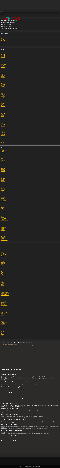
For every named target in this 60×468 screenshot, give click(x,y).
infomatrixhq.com (3, 76)
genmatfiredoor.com (3, 209)
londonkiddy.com (3, 235)
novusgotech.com (3, 120)
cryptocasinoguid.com (3, 290)
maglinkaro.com (2, 95)
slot (6, 460)
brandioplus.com (3, 125)
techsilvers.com (2, 315)
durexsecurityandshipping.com (4, 301)
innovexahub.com (3, 159)
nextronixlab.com (3, 115)
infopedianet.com (3, 104)
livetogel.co (2, 208)
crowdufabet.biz (3, 286)
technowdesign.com (3, 300)
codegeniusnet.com (3, 67)
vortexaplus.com (3, 129)
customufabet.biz (3, 280)
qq (4, 460)
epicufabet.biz (2, 282)
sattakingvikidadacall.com (4, 218)
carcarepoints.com (3, 311)
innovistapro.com (3, 180)
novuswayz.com (3, 176)
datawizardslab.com (3, 190)
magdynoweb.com (3, 92)
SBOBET (45, 18)
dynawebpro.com (3, 126)
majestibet (47, 460)
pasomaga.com (2, 334)
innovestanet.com (3, 117)
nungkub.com (2, 329)
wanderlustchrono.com (3, 200)
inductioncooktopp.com (3, 227)
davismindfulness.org (3, 237)
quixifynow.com (2, 112)
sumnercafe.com (3, 320)
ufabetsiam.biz (2, 269)
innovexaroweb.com (3, 93)
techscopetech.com (3, 91)
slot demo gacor (3, 40)
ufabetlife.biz (2, 275)
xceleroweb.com (3, 139)
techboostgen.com (3, 55)
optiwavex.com (2, 133)
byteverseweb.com (3, 100)
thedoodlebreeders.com (4, 312)
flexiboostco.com (3, 151)
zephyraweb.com (3, 166)
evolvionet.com (2, 155)
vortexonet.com (3, 157)
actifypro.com (2, 177)
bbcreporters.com (3, 289)
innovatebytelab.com (3, 64)
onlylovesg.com (2, 214)
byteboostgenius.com (3, 102)
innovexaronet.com (3, 74)
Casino (41, 18)
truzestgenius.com (3, 85)
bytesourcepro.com (3, 97)
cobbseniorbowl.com (3, 299)
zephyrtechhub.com (3, 135)
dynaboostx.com (3, 178)
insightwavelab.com (3, 196)
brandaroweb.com (3, 141)
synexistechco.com (3, 161)
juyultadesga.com (3, 304)
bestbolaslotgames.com (3, 219)
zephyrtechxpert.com (3, 87)
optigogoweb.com (3, 140)
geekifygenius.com (3, 204)
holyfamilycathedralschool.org (4, 234)
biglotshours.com (3, 262)
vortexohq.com (2, 194)
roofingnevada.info (3, 229)
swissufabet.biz (2, 270)
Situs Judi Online (52, 18)
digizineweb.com (3, 71)
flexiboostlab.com (3, 181)
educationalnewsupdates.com (4, 150)
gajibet (53, 460)
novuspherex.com (3, 169)
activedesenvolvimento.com (4, 215)
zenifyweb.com (2, 207)
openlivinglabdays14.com (4, 294)
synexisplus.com (3, 156)
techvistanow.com (3, 75)
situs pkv (45, 460)
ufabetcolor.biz (2, 273)
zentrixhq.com (2, 116)
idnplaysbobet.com (3, 217)
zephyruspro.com (3, 113)
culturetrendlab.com (3, 201)
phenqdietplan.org (3, 319)
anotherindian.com (3, 330)
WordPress (29, 466)
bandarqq (24, 460)
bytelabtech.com (3, 57)
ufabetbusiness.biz (3, 271)
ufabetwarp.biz (2, 266)
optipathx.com (2, 114)
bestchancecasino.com (3, 224)
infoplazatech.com (3, 62)
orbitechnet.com (3, 132)
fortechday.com (2, 239)
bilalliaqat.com (2, 225)
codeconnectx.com (3, 72)
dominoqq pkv (27, 460)
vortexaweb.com (3, 167)
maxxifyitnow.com (3, 111)
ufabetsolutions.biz (3, 276)
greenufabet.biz (3, 272)
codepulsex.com (3, 90)
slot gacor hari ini (13, 460)
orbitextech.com (3, 205)
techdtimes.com (3, 252)
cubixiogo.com (2, 130)
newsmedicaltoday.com (3, 228)
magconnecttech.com (3, 206)
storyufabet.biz (2, 281)
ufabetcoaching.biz (3, 236)
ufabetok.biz (2, 284)
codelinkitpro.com (3, 54)
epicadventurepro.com (3, 195)
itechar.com (2, 255)
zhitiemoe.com (2, 328)
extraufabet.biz (2, 274)
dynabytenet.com (3, 96)
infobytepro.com (3, 65)
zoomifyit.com (2, 142)
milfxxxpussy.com (3, 323)
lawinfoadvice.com (3, 318)
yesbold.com (2, 256)
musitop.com (2, 325)
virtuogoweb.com (3, 261)
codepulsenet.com (3, 105)
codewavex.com (3, 81)
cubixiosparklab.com (3, 77)
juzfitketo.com (2, 333)
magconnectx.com (3, 230)
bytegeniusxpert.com (3, 63)
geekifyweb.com (3, 61)
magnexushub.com (3, 260)
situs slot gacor (2, 39)
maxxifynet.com (2, 158)
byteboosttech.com (3, 259)
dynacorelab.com (3, 160)
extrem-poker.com (3, 309)
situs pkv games (3, 37)
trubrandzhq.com (3, 172)
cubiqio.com (2, 191)
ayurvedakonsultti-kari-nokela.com (5, 295)
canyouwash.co (2, 250)
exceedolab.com (3, 186)
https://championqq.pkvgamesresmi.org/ (9, 461)
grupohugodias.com (3, 313)
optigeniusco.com (3, 168)
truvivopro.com (2, 162)
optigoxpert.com (3, 175)
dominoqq (2, 42)
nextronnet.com (3, 121)
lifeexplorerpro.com (3, 197)
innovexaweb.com (3, 124)
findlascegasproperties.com (4, 210)
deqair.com (2, 314)
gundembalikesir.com (3, 254)
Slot (38, 18)
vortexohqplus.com (3, 182)
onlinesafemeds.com (3, 264)
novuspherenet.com (3, 131)
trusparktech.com (3, 171)
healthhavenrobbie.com (3, 211)
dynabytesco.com (3, 188)
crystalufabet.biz (3, 283)
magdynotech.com (3, 106)
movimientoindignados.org (4, 322)
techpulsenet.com (3, 86)
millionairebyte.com (3, 238)
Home (31, 18)
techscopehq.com (3, 107)
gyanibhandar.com (3, 265)
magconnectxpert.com (3, 84)
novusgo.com (2, 198)
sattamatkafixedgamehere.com (4, 220)
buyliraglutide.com (3, 263)
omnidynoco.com (3, 134)
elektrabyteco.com (3, 83)
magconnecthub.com (3, 101)
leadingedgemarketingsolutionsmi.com (5, 291)
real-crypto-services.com (4, 305)
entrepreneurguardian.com (4, 221)
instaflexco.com (2, 179)
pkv (1, 38)
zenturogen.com (3, 123)
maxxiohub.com (2, 165)
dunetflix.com (2, 321)
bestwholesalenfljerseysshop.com (5, 293)
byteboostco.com (3, 82)
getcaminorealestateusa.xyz (4, 240)
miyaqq (50, 460)
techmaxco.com (2, 185)
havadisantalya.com (3, 251)
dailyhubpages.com (3, 216)
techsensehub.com (3, 56)
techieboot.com (2, 253)
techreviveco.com (3, 94)
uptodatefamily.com (3, 324)
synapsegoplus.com (3, 103)
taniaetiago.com (3, 332)
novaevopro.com (3, 170)
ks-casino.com (2, 310)
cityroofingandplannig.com (4, 302)
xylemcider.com (2, 331)
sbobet (8, 460)
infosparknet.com (3, 110)
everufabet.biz (2, 285)
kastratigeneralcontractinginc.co (4, 292)
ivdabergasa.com (3, 303)
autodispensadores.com (3, 226)
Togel (48, 18)
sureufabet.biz (2, 279)
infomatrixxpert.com (3, 73)
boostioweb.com (3, 152)
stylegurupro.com (3, 189)
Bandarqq (35, 18)
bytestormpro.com (3, 199)
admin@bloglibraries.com (10, 344)
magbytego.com (3, 66)
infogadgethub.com (3, 53)
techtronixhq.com (3, 52)
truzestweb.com (3, 136)
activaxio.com (2, 187)
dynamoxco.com (3, 122)
